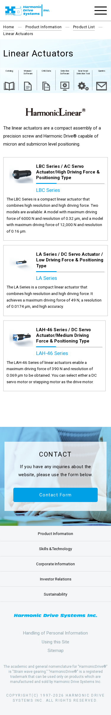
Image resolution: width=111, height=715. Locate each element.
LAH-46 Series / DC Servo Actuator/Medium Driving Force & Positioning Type (63, 335)
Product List (84, 27)
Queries (101, 71)
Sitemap (56, 650)
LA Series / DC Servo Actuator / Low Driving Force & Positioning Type (69, 260)
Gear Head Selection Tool (83, 72)
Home (8, 27)
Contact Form (55, 495)
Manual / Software (28, 72)
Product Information (43, 27)
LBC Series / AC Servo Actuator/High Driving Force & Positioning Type (68, 172)
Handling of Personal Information (55, 633)
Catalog (9, 71)
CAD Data (46, 71)
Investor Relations (55, 579)
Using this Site (55, 642)
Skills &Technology (55, 548)
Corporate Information (55, 563)
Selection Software (64, 72)
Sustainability (55, 594)
